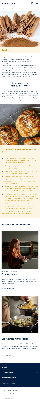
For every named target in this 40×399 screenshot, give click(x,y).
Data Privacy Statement (10, 390)
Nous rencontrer (8, 383)
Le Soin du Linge (7, 372)
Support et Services (9, 377)
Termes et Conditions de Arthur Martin (15, 394)
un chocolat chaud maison (23, 213)
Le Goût (5, 367)
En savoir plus (6, 288)
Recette (8, 9)
